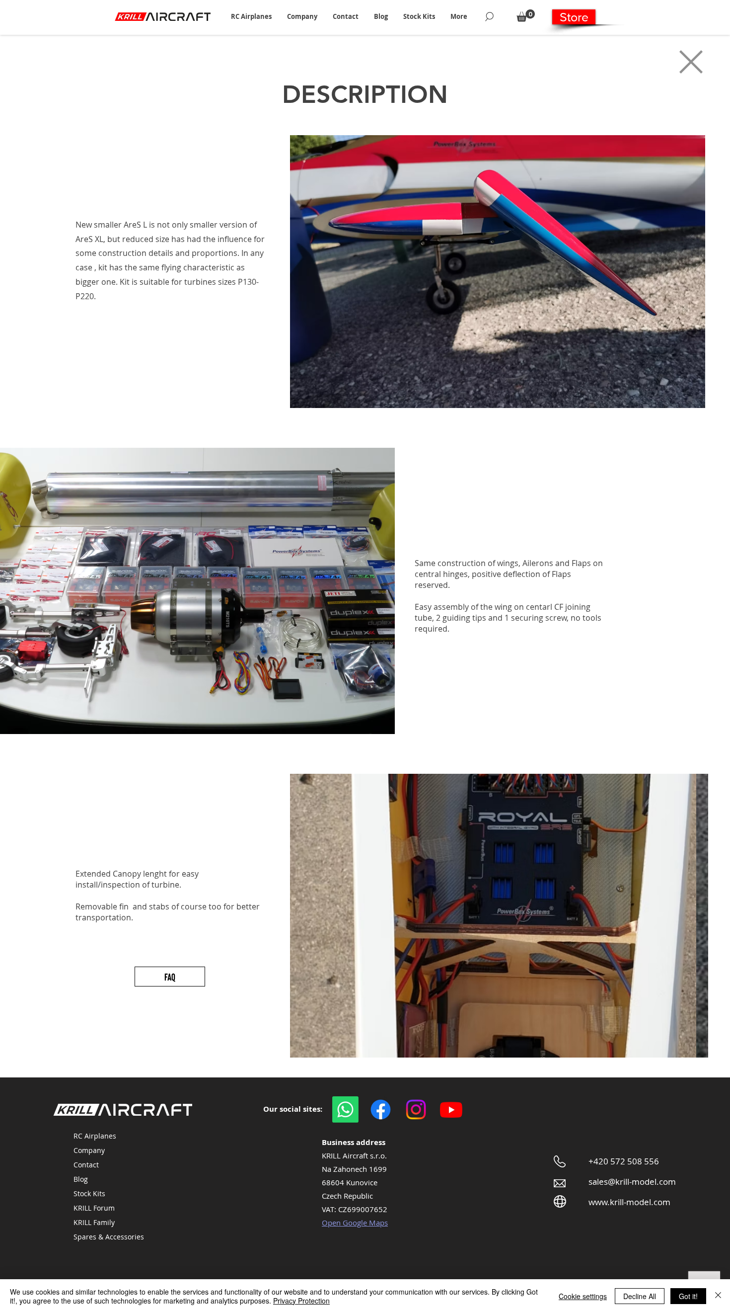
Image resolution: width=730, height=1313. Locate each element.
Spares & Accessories (108, 1236)
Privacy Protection (301, 1301)
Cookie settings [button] (583, 1296)
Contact (86, 1164)
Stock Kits (89, 1193)
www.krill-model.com (629, 1202)
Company (89, 1150)
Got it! (688, 1296)
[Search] (489, 16)
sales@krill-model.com (632, 1181)
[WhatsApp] (345, 1109)
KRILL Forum (94, 1208)
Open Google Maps (355, 1223)
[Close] (718, 1296)
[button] (251, 16)
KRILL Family (94, 1222)
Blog (80, 1179)
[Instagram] (416, 1109)
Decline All (639, 1296)
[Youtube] (451, 1109)
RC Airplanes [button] (94, 1136)
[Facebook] (380, 1109)
